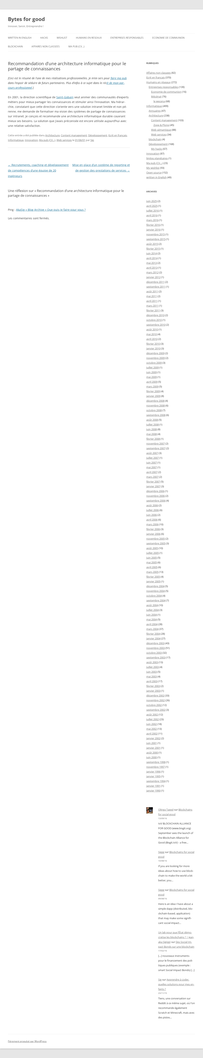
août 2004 (152, 605)
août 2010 (152, 329)
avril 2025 (151, 206)
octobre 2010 (154, 320)
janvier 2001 (153, 748)
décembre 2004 (155, 586)
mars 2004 (152, 629)
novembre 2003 (155, 648)
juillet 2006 (152, 510)
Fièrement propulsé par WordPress (27, 1041)
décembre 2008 (155, 401)
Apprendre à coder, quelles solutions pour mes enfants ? (176, 984)
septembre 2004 (155, 600)
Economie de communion (168, 37)
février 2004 (153, 633)
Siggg (161, 852)
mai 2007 (151, 467)
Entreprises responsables (127, 37)
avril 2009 (151, 382)
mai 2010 (151, 334)
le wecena (159, 101)
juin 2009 (151, 372)
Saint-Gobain (65, 97)
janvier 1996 (153, 771)
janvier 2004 (153, 638)
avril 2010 (151, 339)
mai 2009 (151, 377)
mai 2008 (151, 434)
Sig (92, 140)
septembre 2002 (155, 710)
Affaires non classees (46, 46)
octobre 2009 (154, 362)
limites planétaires (157, 158)
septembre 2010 (155, 324)
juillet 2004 (152, 610)
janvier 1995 (153, 776)
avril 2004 (151, 624)
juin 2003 (151, 672)
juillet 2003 (152, 667)
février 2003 (153, 686)
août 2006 (152, 505)
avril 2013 (151, 267)
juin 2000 (151, 757)
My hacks (156, 149)
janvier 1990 (153, 790)
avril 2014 (151, 258)
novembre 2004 (155, 591)
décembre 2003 (155, 643)
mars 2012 (152, 272)
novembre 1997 (155, 767)
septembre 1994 (155, 781)
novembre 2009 (155, 358)
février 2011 (153, 310)
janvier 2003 (153, 691)
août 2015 (152, 244)
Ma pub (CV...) (47, 140)
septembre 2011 (155, 286)
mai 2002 (151, 729)
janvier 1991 (153, 786)
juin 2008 (151, 429)
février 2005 (153, 576)
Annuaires (155, 111)
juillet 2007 (152, 458)
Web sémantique (161, 130)
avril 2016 (151, 215)
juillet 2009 (152, 367)
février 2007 (153, 481)
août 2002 (152, 714)
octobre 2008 (154, 410)
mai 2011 (151, 296)
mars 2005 (152, 572)
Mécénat (156, 96)
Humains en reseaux (89, 37)
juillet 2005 (152, 553)
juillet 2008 (152, 424)
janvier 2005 (153, 581)
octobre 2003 (154, 652)
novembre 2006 (155, 496)
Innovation (31, 140)
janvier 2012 (153, 277)
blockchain (15, 46)
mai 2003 (151, 676)
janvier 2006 (153, 534)
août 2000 (152, 752)
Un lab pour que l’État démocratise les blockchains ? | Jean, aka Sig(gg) (176, 937)
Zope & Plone (161, 125)
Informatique (16, 140)
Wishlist (62, 37)
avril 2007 (151, 472)
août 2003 (152, 662)
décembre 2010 (155, 315)
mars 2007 (152, 477)
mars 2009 (152, 386)
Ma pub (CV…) (76, 46)
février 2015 (153, 248)
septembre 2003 (155, 657)
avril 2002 (151, 733)
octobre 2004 (154, 595)
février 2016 (153, 225)
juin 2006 (151, 515)
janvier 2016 (153, 229)
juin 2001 (151, 743)
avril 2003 (151, 681)
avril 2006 (151, 519)
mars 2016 (152, 220)
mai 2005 (151, 562)
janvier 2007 (153, 486)
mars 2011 (152, 305)
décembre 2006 (155, 491)
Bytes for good (26, 19)
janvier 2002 (153, 738)
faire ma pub (119, 78)
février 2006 (153, 529)
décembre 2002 (155, 695)
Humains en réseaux (158, 82)
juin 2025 (151, 201)
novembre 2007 (155, 443)
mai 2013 (151, 263)
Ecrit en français (117, 135)
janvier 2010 (153, 348)
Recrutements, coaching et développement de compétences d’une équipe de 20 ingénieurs (38, 170)
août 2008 (152, 420)
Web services (64, 140)
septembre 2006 (155, 500)
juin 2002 (151, 724)
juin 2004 (151, 614)
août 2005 (152, 548)
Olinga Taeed (165, 809)
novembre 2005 (155, 538)
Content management (74, 135)
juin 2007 (151, 462)
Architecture (52, 135)
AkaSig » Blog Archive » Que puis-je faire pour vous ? (51, 210)
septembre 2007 (155, 448)
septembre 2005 (155, 543)
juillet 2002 (152, 719)
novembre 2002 (155, 700)
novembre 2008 (155, 405)
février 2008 (153, 439)
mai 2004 (151, 619)
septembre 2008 (155, 415)
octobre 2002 (154, 705)
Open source (153, 172)
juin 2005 (151, 557)
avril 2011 (151, 301)
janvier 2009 (153, 396)
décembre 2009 (155, 353)
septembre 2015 (155, 239)
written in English (20, 37)
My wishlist (152, 168)
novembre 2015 (155, 234)
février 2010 (153, 343)
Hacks (44, 37)
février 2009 (153, 391)
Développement (97, 135)
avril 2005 (151, 567)
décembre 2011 (155, 282)
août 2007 (152, 453)
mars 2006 (152, 524)
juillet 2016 (152, 210)
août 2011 (152, 291)
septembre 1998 (155, 762)
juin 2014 (151, 253)
